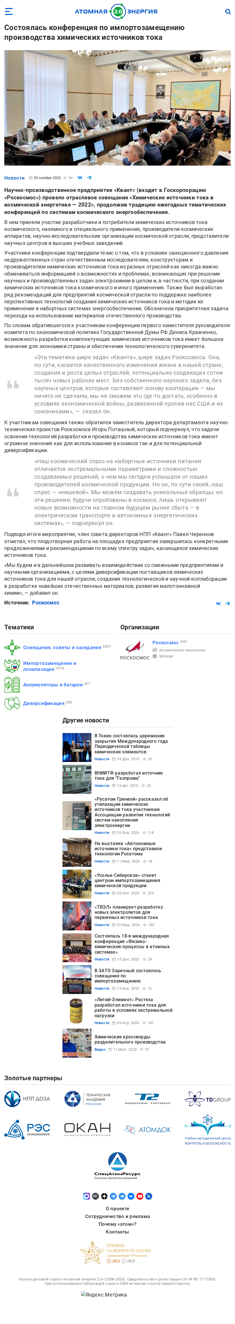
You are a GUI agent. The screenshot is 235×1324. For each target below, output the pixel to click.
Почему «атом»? (118, 1224)
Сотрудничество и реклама (117, 1216)
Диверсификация (43, 703)
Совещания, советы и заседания (62, 647)
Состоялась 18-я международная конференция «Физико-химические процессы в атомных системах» (132, 943)
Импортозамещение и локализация (49, 666)
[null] (80, 177)
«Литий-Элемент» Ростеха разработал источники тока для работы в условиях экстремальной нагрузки (134, 1007)
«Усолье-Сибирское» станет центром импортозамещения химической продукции (127, 881)
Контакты (117, 1232)
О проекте (117, 1208)
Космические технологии (182, 650)
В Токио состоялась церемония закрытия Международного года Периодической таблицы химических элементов (131, 743)
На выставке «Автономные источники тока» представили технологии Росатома (128, 849)
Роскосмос (45, 603)
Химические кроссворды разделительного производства (130, 1039)
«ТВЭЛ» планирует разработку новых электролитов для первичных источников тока (129, 912)
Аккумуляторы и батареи (53, 684)
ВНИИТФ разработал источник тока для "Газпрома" (129, 775)
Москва (166, 656)
